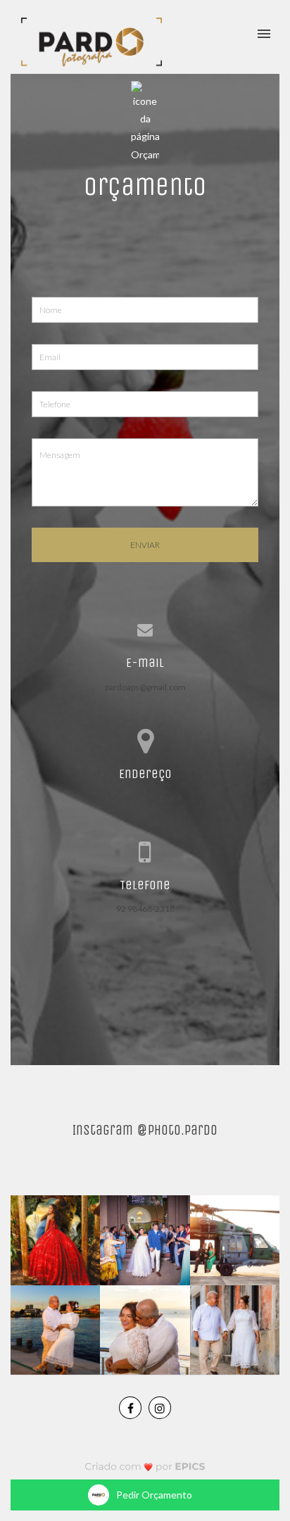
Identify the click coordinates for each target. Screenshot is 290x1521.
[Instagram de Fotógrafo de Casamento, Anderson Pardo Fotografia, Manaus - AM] (160, 1408)
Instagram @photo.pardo (145, 1130)
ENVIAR (145, 545)
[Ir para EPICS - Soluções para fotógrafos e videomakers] (145, 1466)
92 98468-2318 (145, 908)
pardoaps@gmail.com (145, 687)
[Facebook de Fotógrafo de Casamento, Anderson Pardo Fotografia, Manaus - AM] (130, 1408)
